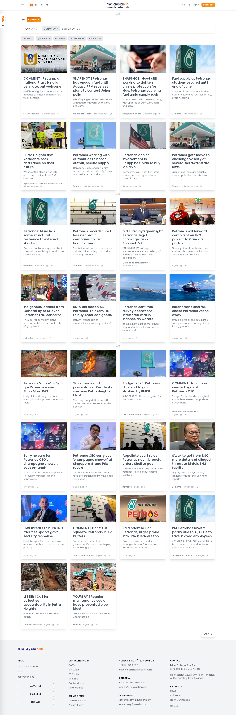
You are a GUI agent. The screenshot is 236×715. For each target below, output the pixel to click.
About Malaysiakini (28, 666)
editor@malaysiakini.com (133, 687)
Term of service (77, 700)
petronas (50, 29)
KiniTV (72, 665)
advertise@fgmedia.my (132, 704)
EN (31, 5)
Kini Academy (76, 683)
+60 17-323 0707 (128, 665)
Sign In (195, 4)
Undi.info (73, 678)
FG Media (74, 674)
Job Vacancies (26, 676)
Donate (35, 702)
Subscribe (208, 5)
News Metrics (76, 687)
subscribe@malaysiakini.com (135, 669)
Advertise (35, 686)
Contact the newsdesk (132, 682)
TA (47, 5)
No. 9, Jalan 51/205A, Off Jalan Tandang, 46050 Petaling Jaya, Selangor (192, 676)
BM (36, 5)
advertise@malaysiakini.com (135, 699)
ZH (41, 5)
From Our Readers (180, 699)
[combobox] (71, 28)
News (173, 690)
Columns (175, 695)
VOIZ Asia (74, 669)
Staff (20, 671)
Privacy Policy (76, 705)
